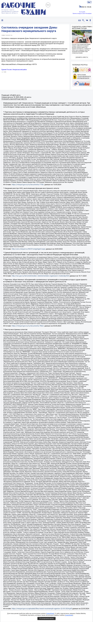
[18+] (23, 8)
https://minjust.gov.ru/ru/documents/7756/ (28, 185)
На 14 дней (82, 11)
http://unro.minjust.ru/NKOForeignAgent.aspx (28, 249)
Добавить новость (82, 57)
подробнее (50, 613)
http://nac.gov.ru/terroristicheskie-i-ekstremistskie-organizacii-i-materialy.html (40, 276)
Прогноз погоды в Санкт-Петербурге (82, 13)
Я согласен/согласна (46, 618)
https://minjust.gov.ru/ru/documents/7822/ (28, 326)
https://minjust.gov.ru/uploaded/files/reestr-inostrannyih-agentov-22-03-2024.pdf (42, 609)
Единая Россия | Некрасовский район (14, 69)
